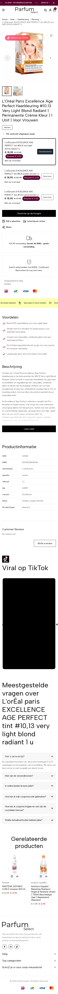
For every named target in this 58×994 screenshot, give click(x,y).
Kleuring (35, 19)
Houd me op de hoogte (29, 213)
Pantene (6, 882)
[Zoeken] (45, 10)
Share (9, 227)
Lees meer (29, 429)
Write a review (45, 543)
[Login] (50, 10)
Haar (12, 19)
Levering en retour (36, 221)
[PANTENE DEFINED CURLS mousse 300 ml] (14, 867)
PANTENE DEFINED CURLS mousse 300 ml (13, 887)
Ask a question (13, 221)
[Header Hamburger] (3, 10)
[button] (50, 58)
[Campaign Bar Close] (53, 3)
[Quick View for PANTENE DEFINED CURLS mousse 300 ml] (17, 876)
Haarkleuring (23, 19)
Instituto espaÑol (39, 882)
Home (5, 19)
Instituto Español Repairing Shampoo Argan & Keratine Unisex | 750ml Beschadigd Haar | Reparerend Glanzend (43, 893)
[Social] (4, 946)
